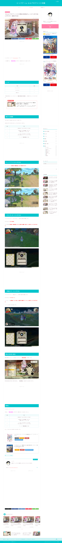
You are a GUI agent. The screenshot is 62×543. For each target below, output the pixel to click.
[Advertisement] (22, 49)
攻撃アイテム (51, 153)
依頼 (50, 138)
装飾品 (51, 155)
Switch (53, 57)
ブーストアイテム (8, 455)
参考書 (50, 141)
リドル (50, 136)
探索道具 (51, 152)
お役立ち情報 (50, 131)
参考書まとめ (43, 7)
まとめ (50, 133)
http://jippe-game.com (13, 467)
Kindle (17, 438)
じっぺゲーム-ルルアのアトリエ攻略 (31, 3)
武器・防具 (50, 143)
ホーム (19, 7)
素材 (51, 154)
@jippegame (15, 58)
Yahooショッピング (19, 439)
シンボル (51, 147)
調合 (11, 455)
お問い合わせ (13, 541)
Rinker (19, 436)
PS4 (46, 57)
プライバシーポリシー (7, 541)
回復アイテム (51, 150)
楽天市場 (26, 438)
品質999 (51, 149)
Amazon (21, 438)
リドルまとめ (31, 7)
